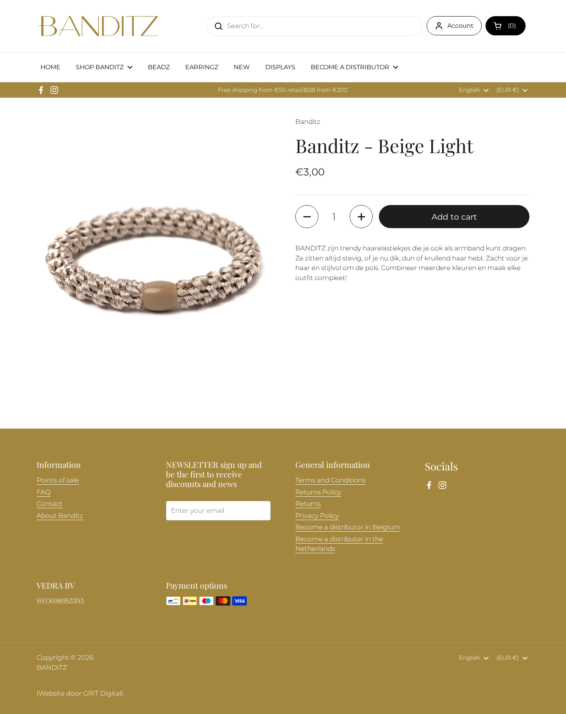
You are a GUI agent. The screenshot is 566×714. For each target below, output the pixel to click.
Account (460, 25)
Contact (49, 503)
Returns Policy (318, 492)
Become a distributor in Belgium (347, 527)
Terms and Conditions (330, 480)
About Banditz (60, 515)
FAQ (43, 492)
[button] (506, 25)
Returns (308, 503)
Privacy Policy (317, 515)
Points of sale (58, 480)
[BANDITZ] (98, 26)
